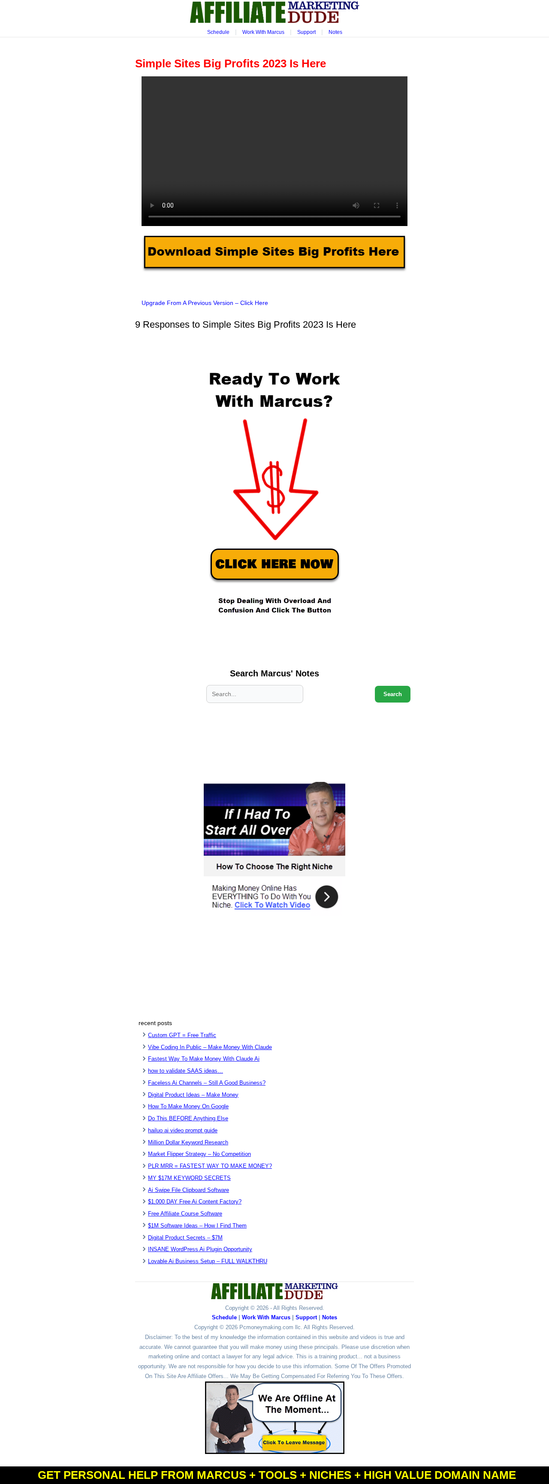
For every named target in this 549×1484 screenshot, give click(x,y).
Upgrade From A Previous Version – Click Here (205, 302)
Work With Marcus (263, 32)
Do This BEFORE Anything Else (188, 1118)
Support (306, 32)
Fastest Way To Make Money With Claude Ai (203, 1059)
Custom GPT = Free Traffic (182, 1035)
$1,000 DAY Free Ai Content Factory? (194, 1201)
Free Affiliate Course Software (185, 1213)
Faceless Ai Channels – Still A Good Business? (206, 1083)
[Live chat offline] (274, 1417)
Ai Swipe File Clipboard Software (188, 1190)
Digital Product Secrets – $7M (185, 1237)
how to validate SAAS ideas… (185, 1071)
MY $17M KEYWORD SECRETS (189, 1178)
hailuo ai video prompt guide (182, 1130)
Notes (335, 32)
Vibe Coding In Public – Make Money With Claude (210, 1047)
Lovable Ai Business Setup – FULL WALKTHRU (207, 1261)
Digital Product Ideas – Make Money (193, 1095)
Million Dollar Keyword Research (188, 1142)
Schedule (218, 32)
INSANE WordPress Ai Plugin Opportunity (200, 1249)
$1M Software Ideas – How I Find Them (197, 1225)
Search (392, 694)
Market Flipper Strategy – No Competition (199, 1154)
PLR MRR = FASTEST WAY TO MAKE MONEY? (210, 1166)
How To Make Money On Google (188, 1106)
